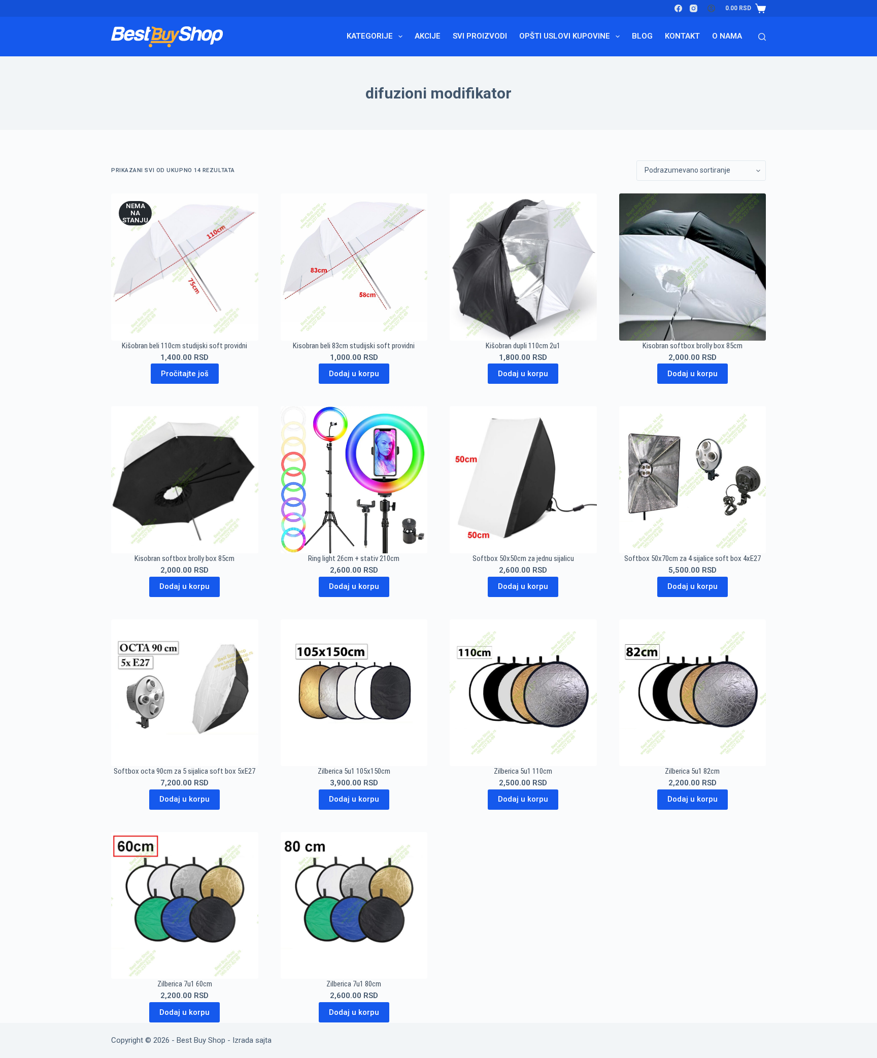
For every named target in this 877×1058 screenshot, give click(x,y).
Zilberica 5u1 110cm (523, 771)
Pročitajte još (185, 373)
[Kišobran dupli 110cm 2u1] (523, 267)
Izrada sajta (252, 1040)
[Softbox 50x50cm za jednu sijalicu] (523, 479)
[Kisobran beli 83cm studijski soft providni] (354, 267)
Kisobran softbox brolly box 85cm (693, 345)
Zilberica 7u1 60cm (184, 983)
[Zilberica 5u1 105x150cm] (354, 693)
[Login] (711, 8)
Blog (642, 36)
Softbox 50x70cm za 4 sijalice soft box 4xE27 (692, 558)
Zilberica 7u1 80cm (353, 983)
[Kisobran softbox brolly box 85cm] (692, 267)
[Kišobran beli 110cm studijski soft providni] (184, 267)
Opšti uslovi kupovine (564, 36)
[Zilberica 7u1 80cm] (354, 905)
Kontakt (682, 36)
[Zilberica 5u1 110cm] (523, 693)
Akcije (428, 36)
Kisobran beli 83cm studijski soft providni (354, 345)
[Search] (762, 37)
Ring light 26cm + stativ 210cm (353, 558)
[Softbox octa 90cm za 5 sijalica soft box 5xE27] (184, 693)
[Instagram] (693, 8)
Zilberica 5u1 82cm (692, 771)
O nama (727, 36)
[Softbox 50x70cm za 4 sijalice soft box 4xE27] (692, 479)
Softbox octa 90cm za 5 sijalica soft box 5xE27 (184, 771)
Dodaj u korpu (354, 373)
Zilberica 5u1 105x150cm (354, 771)
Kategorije (370, 36)
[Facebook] (678, 8)
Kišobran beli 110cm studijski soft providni (184, 345)
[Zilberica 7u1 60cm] (184, 905)
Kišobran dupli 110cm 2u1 (523, 345)
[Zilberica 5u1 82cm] (692, 693)
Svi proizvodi (480, 36)
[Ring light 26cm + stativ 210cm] (354, 479)
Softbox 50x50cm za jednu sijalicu (523, 558)
